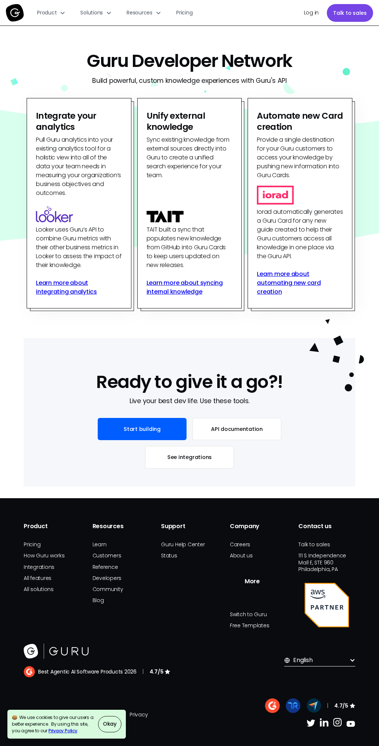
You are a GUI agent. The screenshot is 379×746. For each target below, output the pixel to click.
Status (169, 555)
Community (108, 589)
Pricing (184, 12)
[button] (51, 13)
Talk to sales (350, 13)
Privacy (139, 714)
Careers (240, 544)
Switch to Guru (248, 614)
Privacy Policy (62, 731)
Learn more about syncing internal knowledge (185, 287)
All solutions (39, 589)
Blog (98, 600)
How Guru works (44, 555)
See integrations (189, 457)
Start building (142, 429)
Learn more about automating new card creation (289, 283)
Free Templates (249, 625)
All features (37, 578)
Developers (107, 578)
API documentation (237, 429)
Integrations (39, 567)
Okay (110, 724)
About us (241, 555)
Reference (105, 567)
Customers (107, 555)
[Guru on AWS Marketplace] (327, 605)
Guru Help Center (183, 544)
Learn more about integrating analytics (66, 287)
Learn (100, 544)
